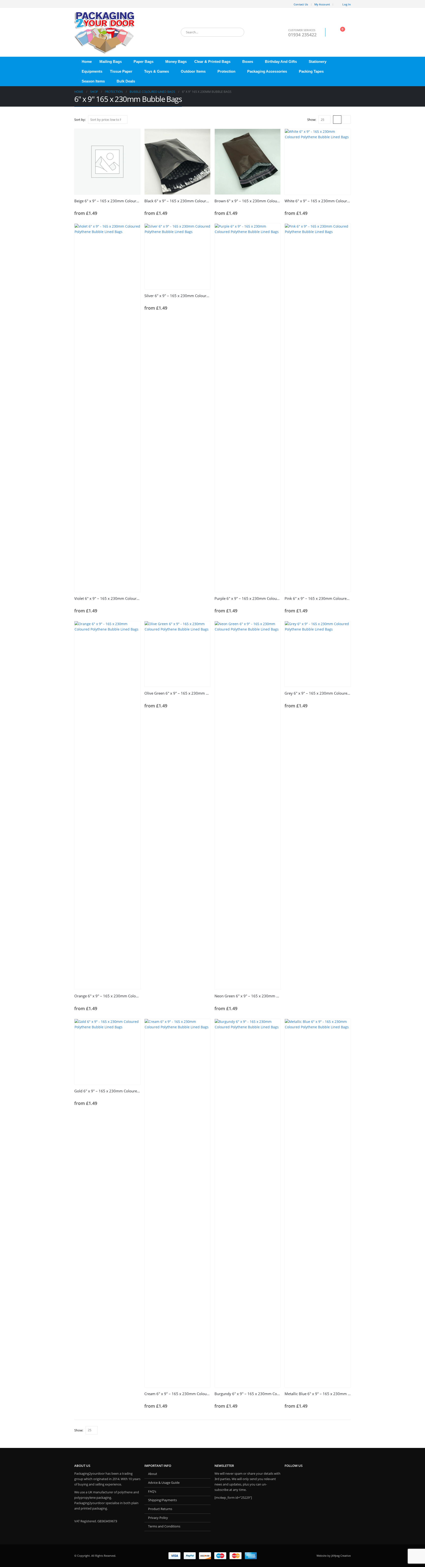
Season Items (93, 81)
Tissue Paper (121, 71)
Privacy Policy (158, 1518)
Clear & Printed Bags (212, 61)
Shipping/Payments (162, 1500)
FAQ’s (152, 1491)
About (152, 1474)
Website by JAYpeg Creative (334, 1555)
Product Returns (160, 1509)
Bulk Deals (126, 81)
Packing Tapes (311, 71)
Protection (226, 71)
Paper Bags (143, 61)
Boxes (247, 61)
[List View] (346, 119)
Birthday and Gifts (281, 61)
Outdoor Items (193, 71)
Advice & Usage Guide (164, 1483)
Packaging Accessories (267, 71)
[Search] (237, 32)
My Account (322, 4)
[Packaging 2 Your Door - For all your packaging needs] (105, 32)
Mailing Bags (110, 61)
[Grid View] (337, 119)
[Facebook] (78, 3)
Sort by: (80, 119)
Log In (346, 4)
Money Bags (176, 61)
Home (87, 61)
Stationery (317, 61)
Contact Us (301, 4)
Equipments (92, 71)
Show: (311, 119)
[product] (107, 161)
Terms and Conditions (164, 1526)
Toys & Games (156, 71)
